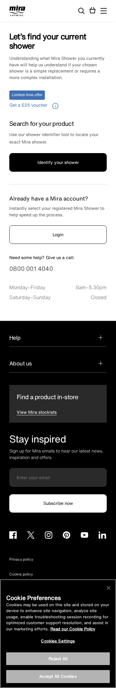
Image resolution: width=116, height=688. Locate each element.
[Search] (81, 11)
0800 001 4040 (31, 268)
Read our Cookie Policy (72, 629)
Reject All (58, 659)
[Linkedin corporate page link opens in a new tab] (102, 536)
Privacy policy (21, 559)
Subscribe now (58, 503)
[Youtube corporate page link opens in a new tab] (84, 536)
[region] (58, 633)
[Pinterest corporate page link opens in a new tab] (66, 536)
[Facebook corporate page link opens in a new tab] (13, 536)
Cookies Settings (58, 641)
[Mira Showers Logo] (17, 12)
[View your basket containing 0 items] (92, 10)
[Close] (108, 588)
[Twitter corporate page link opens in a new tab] (30, 536)
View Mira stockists (37, 412)
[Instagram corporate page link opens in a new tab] (48, 536)
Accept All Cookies (57, 676)
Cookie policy (21, 574)
